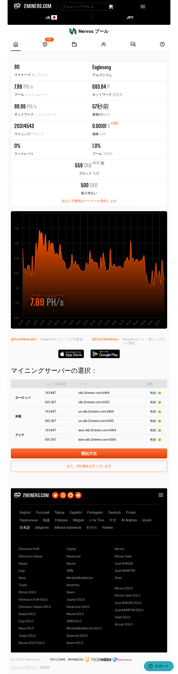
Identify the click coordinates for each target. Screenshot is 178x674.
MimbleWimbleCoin (80, 578)
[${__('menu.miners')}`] (103, 44)
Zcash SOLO (27, 635)
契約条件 (45, 667)
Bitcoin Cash (123, 556)
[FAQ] (133, 44)
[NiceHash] (98, 659)
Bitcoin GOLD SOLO (32, 643)
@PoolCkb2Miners (105, 339)
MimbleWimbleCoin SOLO (84, 628)
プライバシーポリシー (24, 667)
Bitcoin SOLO (124, 624)
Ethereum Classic (31, 556)
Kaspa (23, 563)
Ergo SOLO (26, 621)
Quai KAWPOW (125, 570)
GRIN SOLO (74, 621)
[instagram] (63, 494)
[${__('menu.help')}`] (162, 44)
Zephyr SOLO (76, 599)
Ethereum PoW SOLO (33, 599)
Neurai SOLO (75, 614)
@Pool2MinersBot (24, 339)
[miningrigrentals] (122, 659)
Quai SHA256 (124, 563)
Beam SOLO (75, 643)
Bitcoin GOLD (27, 592)
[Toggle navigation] (142, 6)
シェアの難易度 (55, 384)
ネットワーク (107, 95)
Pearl (118, 578)
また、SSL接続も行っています (89, 466)
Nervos (119, 549)
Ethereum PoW (29, 549)
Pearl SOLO (122, 617)
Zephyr (71, 549)
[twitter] (55, 494)
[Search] (111, 6)
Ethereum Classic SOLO (35, 607)
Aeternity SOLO (77, 635)
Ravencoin (74, 556)
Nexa (22, 578)
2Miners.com (33, 659)
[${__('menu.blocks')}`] (45, 44)
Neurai (71, 563)
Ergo (22, 570)
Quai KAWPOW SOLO (129, 610)
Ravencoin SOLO (78, 607)
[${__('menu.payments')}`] (74, 44)
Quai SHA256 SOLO (128, 603)
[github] (70, 494)
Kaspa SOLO (27, 614)
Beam (71, 592)
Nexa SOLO (26, 628)
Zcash (23, 585)
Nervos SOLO (124, 588)
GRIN (70, 570)
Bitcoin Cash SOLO (127, 595)
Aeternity (73, 585)
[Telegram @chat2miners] (78, 494)
